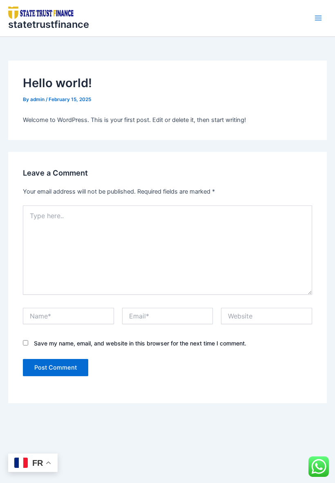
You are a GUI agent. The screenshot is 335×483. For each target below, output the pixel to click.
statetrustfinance (48, 24)
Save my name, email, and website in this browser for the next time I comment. (140, 343)
